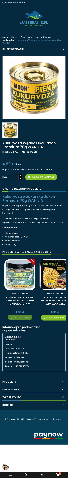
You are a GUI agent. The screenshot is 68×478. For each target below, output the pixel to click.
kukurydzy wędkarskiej (41, 222)
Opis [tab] (5, 189)
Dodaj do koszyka (41, 177)
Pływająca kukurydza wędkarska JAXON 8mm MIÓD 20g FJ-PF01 (20, 300)
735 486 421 (19, 2)
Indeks (6, 152)
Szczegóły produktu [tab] (26, 189)
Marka (25, 152)
